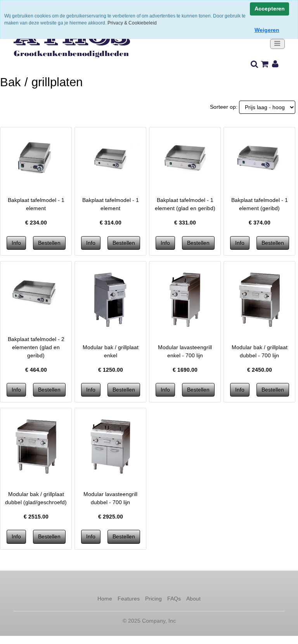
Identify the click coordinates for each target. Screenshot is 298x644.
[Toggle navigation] (277, 44)
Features (129, 598)
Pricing (153, 598)
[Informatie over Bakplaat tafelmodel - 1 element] (36, 158)
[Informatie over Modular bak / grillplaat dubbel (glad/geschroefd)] (36, 446)
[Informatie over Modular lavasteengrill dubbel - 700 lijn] (110, 446)
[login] (275, 64)
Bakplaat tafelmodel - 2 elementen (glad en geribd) (36, 347)
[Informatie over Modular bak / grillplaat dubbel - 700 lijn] (259, 299)
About (193, 598)
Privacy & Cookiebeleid (132, 23)
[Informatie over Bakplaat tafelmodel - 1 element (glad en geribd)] (185, 158)
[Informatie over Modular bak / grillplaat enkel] (110, 299)
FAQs (174, 598)
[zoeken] (254, 64)
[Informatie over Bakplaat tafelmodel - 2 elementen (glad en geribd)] (36, 292)
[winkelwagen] (265, 64)
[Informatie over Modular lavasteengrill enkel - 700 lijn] (185, 299)
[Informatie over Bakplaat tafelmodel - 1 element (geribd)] (259, 158)
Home (104, 598)
